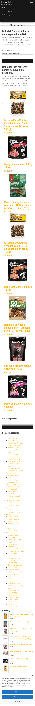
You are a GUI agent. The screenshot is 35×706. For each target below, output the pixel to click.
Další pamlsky (12, 537)
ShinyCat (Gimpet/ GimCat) (15, 461)
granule (4, 7)
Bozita (9, 528)
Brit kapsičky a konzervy (14, 450)
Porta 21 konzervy (14, 459)
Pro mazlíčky (6, 2)
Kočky (5, 436)
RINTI (9, 510)
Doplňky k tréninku (13, 517)
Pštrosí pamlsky (12, 567)
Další (10, 542)
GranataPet (11, 452)
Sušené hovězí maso (15, 558)
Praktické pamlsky (13, 482)
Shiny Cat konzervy (14, 464)
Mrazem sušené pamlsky (15, 565)
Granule (8, 507)
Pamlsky (8, 473)
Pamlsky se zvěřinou (14, 570)
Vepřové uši (12, 602)
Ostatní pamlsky (14, 590)
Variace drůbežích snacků (16, 551)
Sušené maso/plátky (14, 583)
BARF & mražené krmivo (13, 500)
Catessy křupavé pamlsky (16, 480)
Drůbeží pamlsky (7, 11)
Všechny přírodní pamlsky (15, 595)
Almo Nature (11, 441)
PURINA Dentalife (14, 544)
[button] (32, 675)
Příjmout (17, 692)
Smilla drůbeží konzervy (16, 471)
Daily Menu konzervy (15, 445)
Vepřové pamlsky (13, 599)
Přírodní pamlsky (14, 579)
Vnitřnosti (12, 560)
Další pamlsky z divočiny (16, 572)
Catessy (10, 477)
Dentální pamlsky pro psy (15, 540)
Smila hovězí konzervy (15, 468)
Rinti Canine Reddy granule (17, 512)
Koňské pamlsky (12, 563)
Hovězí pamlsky (12, 553)
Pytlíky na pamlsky (14, 519)
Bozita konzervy (13, 530)
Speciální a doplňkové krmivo (14, 484)
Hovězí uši (12, 556)
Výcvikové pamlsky (13, 597)
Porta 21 (10, 457)
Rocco (9, 576)
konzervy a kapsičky (15, 496)
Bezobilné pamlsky (13, 475)
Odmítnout (17, 697)
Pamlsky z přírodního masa (15, 503)
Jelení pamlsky (13, 574)
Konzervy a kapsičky (12, 438)
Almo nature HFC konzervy (17, 443)
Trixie (9, 588)
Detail (10, 133)
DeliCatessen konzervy (16, 454)
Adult (10, 526)
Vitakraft (10, 604)
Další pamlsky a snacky (16, 586)
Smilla (9, 466)
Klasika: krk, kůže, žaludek (16, 549)
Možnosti (17, 702)
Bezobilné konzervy (13, 447)
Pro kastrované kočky (14, 491)
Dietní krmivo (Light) (13, 487)
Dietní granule (13, 489)
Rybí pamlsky (6, 15)
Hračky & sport (10, 514)
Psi (5, 498)
